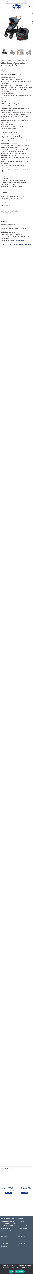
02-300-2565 (6, 1229)
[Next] (7, 44)
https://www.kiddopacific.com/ (16, 240)
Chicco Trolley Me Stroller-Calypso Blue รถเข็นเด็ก (8, 1188)
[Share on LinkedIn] (17, 211)
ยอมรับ (11, 1271)
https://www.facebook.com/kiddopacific (19, 244)
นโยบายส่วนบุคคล (19, 1271)
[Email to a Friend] (11, 211)
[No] (31, 1269)
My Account (4, 1247)
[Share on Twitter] (8, 211)
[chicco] (16, 6)
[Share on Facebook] (5, 211)
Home (2, 60)
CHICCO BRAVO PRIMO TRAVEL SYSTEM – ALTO (25, 1188)
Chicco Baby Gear (11, 60)
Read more (8, 1192)
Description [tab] (4, 221)
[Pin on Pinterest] (14, 211)
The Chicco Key (21, 1243)
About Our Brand (22, 1222)
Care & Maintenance (23, 1240)
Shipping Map (4, 1243)
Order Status (4, 1240)
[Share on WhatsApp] (2, 211)
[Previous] (2, 44)
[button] (2, 6)
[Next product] (2, 70)
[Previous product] (5, 70)
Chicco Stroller (22, 60)
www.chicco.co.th (7, 1231)
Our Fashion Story (22, 1225)
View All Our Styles (22, 1228)
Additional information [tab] (8, 224)
